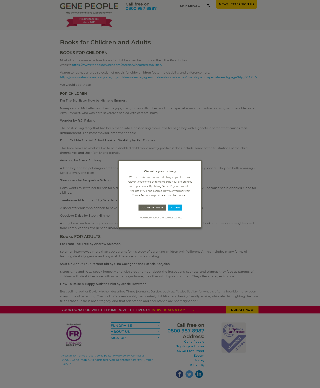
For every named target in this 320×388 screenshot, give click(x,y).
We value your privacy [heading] (160, 171)
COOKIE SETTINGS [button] (152, 207)
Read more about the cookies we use (160, 217)
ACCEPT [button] (175, 207)
